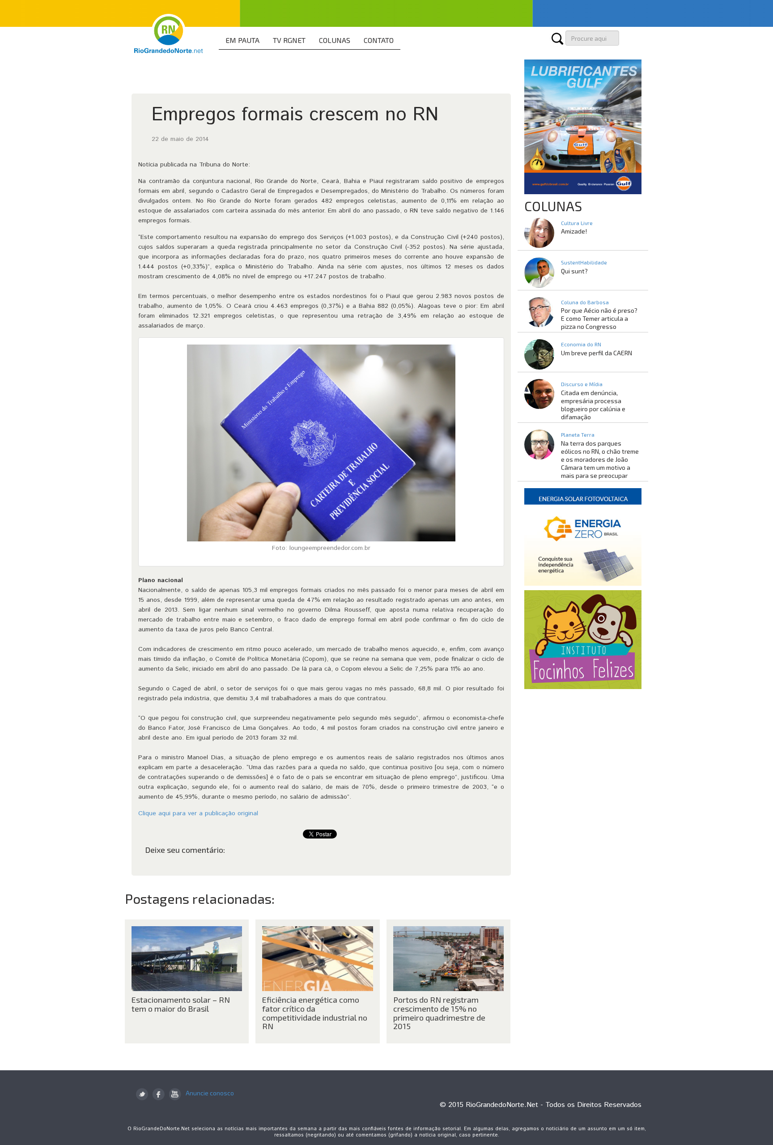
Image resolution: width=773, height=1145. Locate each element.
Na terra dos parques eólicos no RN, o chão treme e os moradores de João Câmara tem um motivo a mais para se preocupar (600, 459)
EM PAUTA (242, 40)
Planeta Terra (578, 434)
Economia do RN (581, 344)
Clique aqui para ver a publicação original (198, 813)
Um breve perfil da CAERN (596, 353)
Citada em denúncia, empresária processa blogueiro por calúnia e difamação (593, 405)
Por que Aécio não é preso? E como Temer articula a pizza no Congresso (599, 318)
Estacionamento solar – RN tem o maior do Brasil (181, 1004)
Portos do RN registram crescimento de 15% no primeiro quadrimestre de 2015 (439, 1013)
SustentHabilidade (584, 262)
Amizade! (574, 231)
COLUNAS (334, 40)
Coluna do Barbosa (585, 302)
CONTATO (379, 40)
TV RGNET (289, 40)
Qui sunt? (574, 271)
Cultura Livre (577, 223)
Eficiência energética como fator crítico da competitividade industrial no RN (314, 1013)
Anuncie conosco (210, 1093)
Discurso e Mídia (582, 384)
